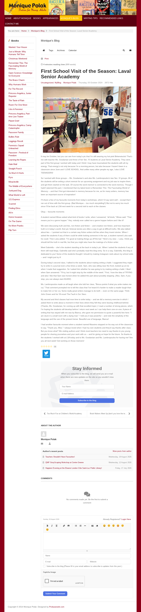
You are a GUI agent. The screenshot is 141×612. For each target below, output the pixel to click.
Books (37, 18)
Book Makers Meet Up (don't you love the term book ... (111, 414)
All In (11, 212)
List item (84, 525)
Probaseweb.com (56, 607)
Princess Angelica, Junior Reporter (20, 94)
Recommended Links (111, 18)
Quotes (92, 525)
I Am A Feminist (16, 109)
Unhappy (122, 525)
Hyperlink (63, 525)
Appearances (50, 18)
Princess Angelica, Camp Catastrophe (20, 126)
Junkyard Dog (15, 190)
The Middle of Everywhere (20, 186)
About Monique (22, 18)
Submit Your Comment (55, 594)
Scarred (12, 204)
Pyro (11, 177)
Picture (68, 525)
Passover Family (16, 132)
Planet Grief (14, 121)
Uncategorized (47, 82)
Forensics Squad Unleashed (16, 146)
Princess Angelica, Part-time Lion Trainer (19, 115)
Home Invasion (15, 217)
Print (47, 59)
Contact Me (12, 24)
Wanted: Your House (18, 47)
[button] (124, 50)
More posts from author (122, 451)
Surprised (113, 525)
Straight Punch (15, 168)
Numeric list (80, 525)
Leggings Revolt (16, 141)
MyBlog (58, 82)
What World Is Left (17, 195)
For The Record (16, 89)
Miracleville (14, 182)
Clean (96, 525)
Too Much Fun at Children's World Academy (64, 414)
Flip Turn (12, 230)
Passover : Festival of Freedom (18, 154)
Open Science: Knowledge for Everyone (20, 74)
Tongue (117, 525)
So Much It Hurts (16, 173)
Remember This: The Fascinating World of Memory (18, 66)
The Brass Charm (17, 80)
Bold (47, 525)
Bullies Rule (14, 137)
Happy (104, 525)
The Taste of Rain (16, 100)
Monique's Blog (69, 18)
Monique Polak (69, 82)
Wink (47, 529)
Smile (108, 525)
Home (8, 18)
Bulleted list (75, 525)
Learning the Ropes (17, 160)
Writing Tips (91, 18)
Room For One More (18, 105)
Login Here (126, 519)
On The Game (15, 221)
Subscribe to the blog (87, 400)
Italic (51, 525)
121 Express (14, 199)
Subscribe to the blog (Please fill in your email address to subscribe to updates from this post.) (84, 566)
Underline (56, 525)
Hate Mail (13, 164)
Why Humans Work (17, 84)
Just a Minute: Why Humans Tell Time (17, 53)
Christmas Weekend (18, 58)
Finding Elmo (14, 208)
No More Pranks (16, 226)
